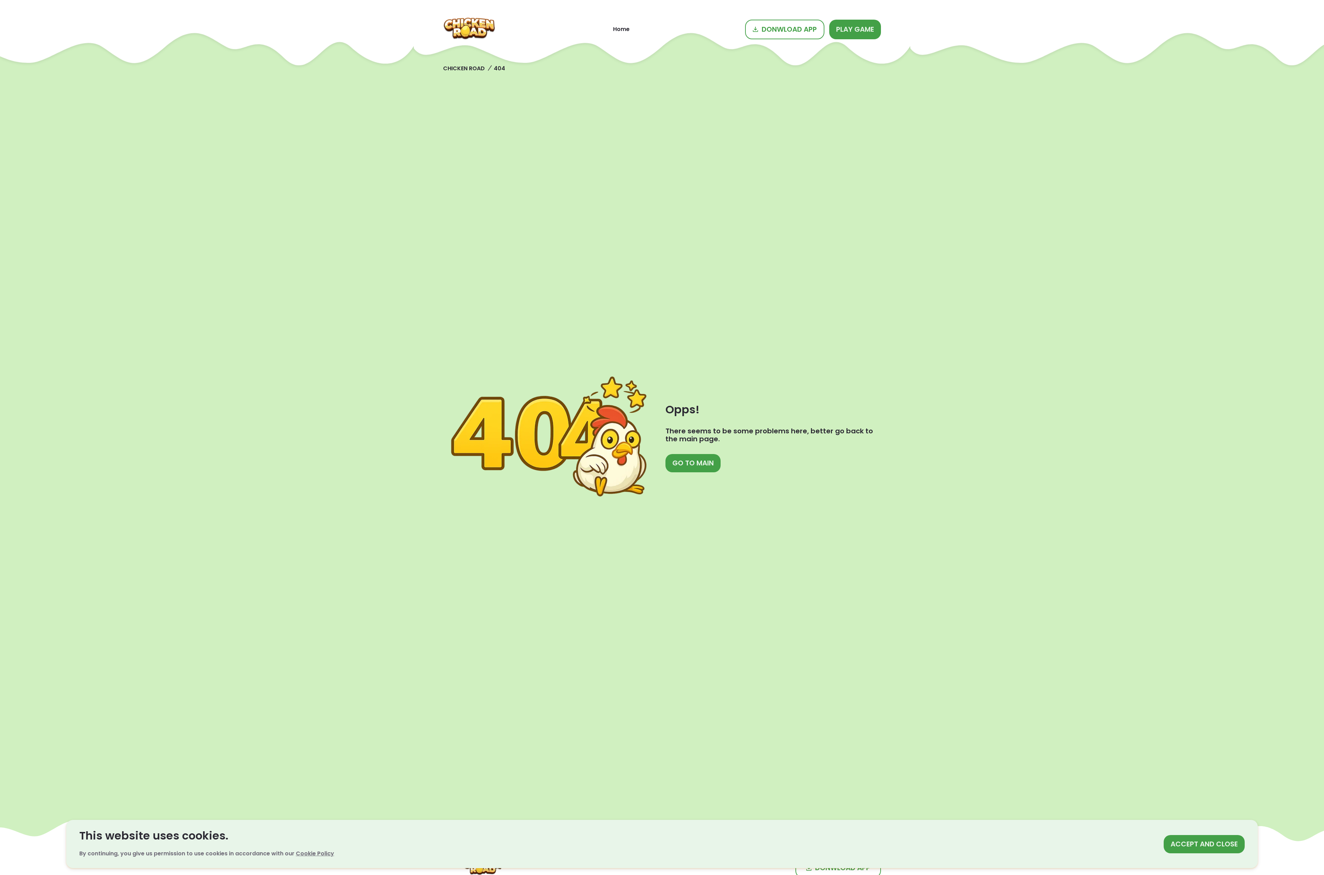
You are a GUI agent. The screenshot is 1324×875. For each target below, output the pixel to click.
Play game (855, 29)
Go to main (693, 463)
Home (621, 29)
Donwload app (789, 29)
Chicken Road (464, 68)
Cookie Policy (315, 853)
